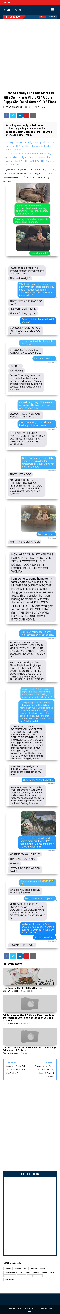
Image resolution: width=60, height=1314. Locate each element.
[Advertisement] (30, 55)
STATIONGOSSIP (12, 10)
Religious (38, 1276)
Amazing (42, 107)
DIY (21, 1272)
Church (42, 1268)
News (52, 1272)
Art (25, 1268)
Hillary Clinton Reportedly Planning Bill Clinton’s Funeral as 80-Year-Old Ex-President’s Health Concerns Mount (29, 146)
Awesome (33, 1268)
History (36, 1272)
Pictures (21, 1276)
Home (30, 1311)
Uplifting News (10, 1280)
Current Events (11, 1272)
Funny (27, 1272)
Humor (44, 1272)
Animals (17, 1268)
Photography (10, 1276)
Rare (29, 1276)
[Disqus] (30, 1126)
